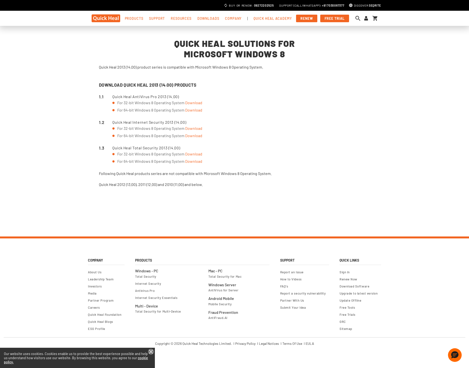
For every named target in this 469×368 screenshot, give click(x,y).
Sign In (345, 272)
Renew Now (348, 279)
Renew (247, 5)
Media (92, 293)
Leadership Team (101, 279)
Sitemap (346, 329)
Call (298, 5)
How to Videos (291, 279)
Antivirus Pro (145, 291)
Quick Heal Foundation (104, 315)
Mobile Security (220, 304)
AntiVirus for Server (223, 290)
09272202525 (264, 5)
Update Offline (351, 300)
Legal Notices (269, 343)
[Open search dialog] (359, 18)
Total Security (145, 276)
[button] (455, 355)
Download (193, 102)
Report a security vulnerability (303, 293)
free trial (335, 18)
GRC (343, 322)
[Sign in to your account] (366, 18)
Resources (181, 18)
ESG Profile (96, 329)
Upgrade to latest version (359, 293)
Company (233, 18)
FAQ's (284, 286)
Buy (232, 5)
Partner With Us (292, 300)
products (134, 18)
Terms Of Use (292, 343)
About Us (94, 272)
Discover (367, 5)
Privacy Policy (245, 343)
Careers (94, 307)
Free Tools (347, 307)
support (157, 18)
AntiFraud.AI (217, 318)
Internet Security (148, 284)
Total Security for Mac (225, 276)
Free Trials (347, 315)
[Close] (151, 352)
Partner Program (101, 300)
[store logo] (106, 18)
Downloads (208, 18)
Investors (95, 286)
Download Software (354, 286)
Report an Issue (292, 272)
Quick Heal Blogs (100, 322)
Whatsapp (311, 5)
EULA (310, 343)
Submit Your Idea (293, 307)
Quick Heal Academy (273, 18)
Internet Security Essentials (156, 298)
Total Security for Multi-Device (158, 311)
